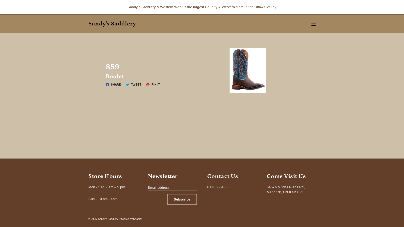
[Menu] (313, 23)
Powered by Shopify (130, 219)
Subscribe (182, 199)
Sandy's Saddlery (112, 24)
